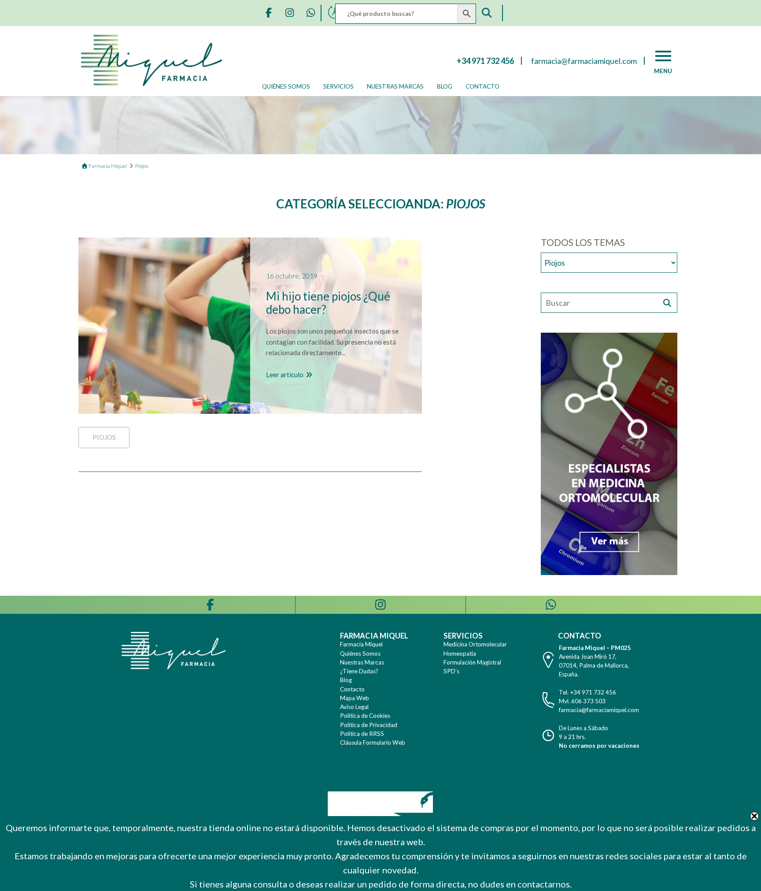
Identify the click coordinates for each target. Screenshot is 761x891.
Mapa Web (354, 698)
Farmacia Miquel (361, 644)
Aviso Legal (354, 706)
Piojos (104, 437)
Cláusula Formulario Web (372, 742)
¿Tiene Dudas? (359, 671)
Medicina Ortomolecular (475, 644)
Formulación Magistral (472, 662)
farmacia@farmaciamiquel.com (599, 709)
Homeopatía (459, 653)
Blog (444, 86)
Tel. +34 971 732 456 (587, 692)
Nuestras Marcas (395, 86)
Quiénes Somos (286, 86)
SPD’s (451, 671)
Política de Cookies (365, 715)
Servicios (338, 86)
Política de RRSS (362, 733)
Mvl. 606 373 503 (582, 701)
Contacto (482, 86)
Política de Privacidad (368, 724)
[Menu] (663, 56)
